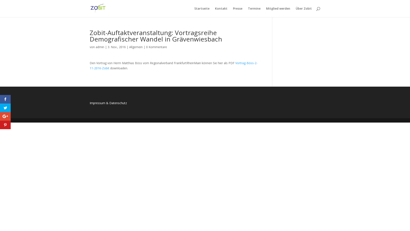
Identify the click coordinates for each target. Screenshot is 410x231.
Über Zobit (304, 8)
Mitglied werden (278, 8)
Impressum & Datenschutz (108, 103)
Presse (237, 8)
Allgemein (136, 47)
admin (100, 47)
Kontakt (221, 8)
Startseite (201, 8)
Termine (254, 8)
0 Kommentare (156, 47)
